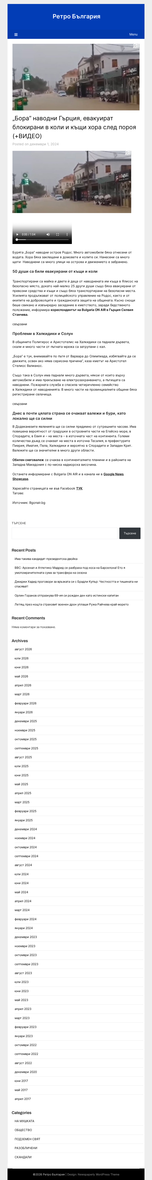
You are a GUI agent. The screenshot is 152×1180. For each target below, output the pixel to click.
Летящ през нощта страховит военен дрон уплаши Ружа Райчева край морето (72, 604)
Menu (133, 34)
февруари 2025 (25, 811)
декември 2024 (26, 829)
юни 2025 (21, 775)
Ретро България (76, 16)
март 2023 (22, 1018)
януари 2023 (24, 1036)
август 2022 (23, 1063)
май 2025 (21, 784)
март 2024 (22, 910)
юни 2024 (22, 883)
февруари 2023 (26, 1027)
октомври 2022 (26, 1045)
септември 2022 (26, 1054)
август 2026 (23, 649)
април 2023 (23, 1009)
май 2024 (21, 892)
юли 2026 (21, 658)
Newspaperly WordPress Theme (98, 1174)
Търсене (19, 523)
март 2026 (22, 694)
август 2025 (23, 757)
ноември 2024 (25, 838)
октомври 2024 (26, 847)
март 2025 (22, 802)
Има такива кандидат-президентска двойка (46, 559)
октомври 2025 (26, 739)
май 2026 (21, 676)
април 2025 (23, 793)
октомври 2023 (26, 955)
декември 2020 (26, 1072)
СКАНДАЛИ (23, 1157)
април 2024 (23, 901)
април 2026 (23, 685)
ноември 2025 (25, 730)
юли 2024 (22, 874)
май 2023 (21, 1000)
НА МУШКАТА (24, 1121)
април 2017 (23, 1099)
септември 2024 (26, 856)
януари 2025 (24, 820)
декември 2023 (26, 937)
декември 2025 (26, 721)
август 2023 (23, 973)
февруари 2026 (25, 703)
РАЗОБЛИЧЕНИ (26, 1148)
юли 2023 (22, 982)
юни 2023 (22, 991)
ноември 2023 (25, 946)
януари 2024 (24, 928)
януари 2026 (24, 712)
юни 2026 (21, 667)
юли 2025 (21, 766)
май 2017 (21, 1090)
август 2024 (23, 865)
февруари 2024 (26, 919)
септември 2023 (26, 964)
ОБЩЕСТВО (23, 1130)
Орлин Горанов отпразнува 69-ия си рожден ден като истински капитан (67, 595)
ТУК (79, 488)
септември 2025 (26, 748)
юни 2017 (21, 1081)
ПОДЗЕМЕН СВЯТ (27, 1139)
